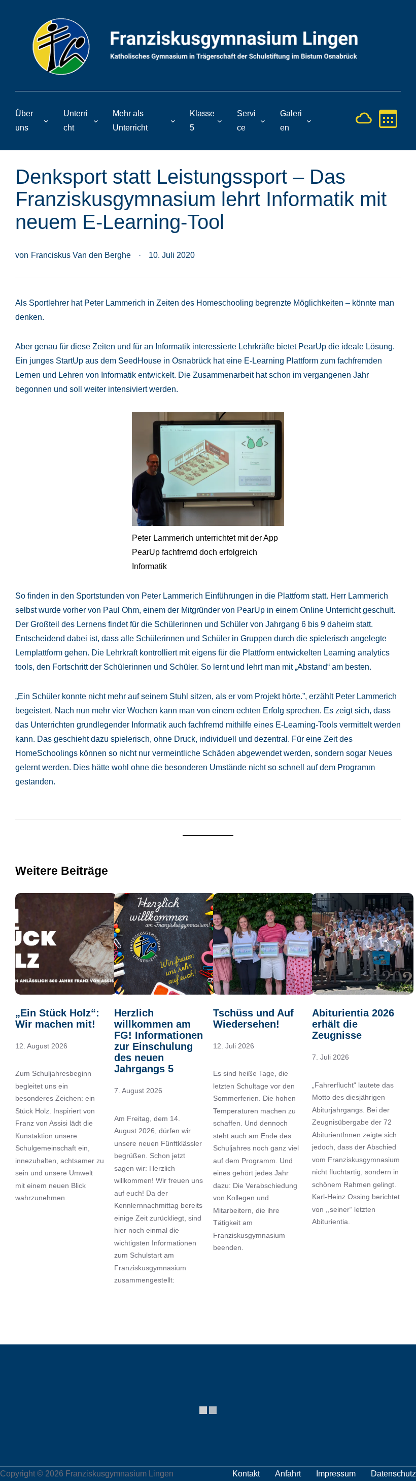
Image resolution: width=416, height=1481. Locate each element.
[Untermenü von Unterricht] (95, 120)
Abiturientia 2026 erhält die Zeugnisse (353, 1024)
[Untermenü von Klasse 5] (219, 120)
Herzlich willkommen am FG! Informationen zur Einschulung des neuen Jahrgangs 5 (158, 1040)
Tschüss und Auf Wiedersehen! (253, 1018)
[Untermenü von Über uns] (46, 120)
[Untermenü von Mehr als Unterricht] (173, 120)
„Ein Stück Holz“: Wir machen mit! (57, 1018)
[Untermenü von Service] (262, 120)
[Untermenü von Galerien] (308, 120)
